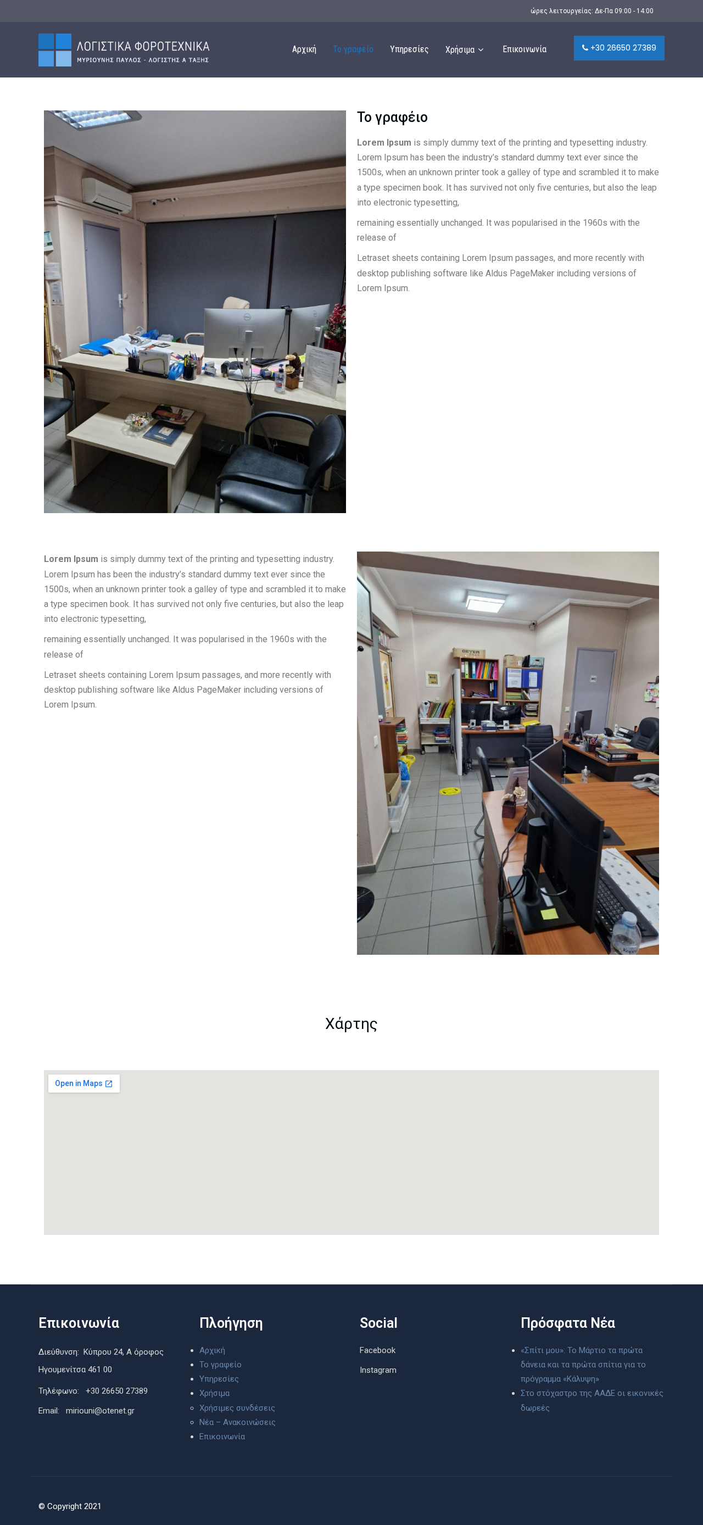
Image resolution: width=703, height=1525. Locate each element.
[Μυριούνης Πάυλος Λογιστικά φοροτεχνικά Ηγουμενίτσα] (123, 49)
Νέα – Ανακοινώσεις (237, 1422)
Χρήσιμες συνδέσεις (237, 1408)
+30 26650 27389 (622, 47)
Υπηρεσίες (409, 49)
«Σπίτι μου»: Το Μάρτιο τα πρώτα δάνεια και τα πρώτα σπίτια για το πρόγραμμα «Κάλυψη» (583, 1364)
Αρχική (304, 49)
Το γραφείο (353, 49)
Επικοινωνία (524, 49)
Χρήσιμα (460, 49)
